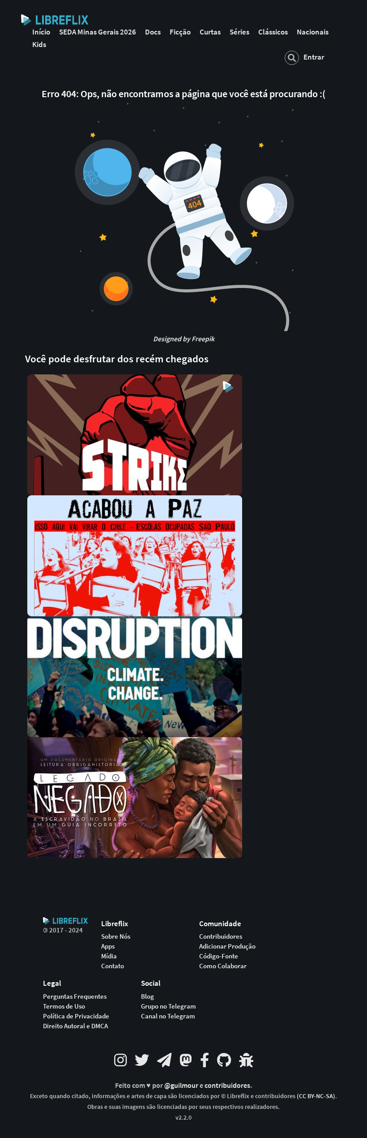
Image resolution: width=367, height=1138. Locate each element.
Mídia (109, 956)
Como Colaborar (223, 966)
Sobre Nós (115, 936)
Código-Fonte (218, 956)
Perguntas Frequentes (75, 996)
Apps (108, 946)
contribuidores (227, 1085)
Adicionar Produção (227, 946)
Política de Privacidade (76, 1016)
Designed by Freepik (183, 339)
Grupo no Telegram (168, 1006)
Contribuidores (220, 936)
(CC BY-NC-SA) (316, 1096)
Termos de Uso (64, 1006)
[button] (134, 434)
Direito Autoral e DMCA (75, 1026)
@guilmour (182, 1085)
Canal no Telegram (168, 1016)
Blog (147, 996)
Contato (112, 966)
